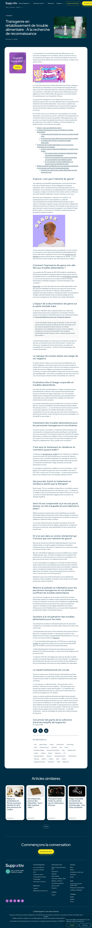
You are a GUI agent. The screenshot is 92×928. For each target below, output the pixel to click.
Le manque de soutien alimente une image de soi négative (59, 138)
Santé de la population (58, 883)
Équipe (72, 877)
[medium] (18, 900)
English (72, 897)
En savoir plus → (80, 921)
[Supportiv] (11, 3)
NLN (34, 872)
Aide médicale (55, 876)
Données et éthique (38, 870)
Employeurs (55, 871)
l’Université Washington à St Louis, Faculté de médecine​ (53, 317)
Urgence (35, 888)
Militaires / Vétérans (57, 881)
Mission (72, 870)
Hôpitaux (54, 874)
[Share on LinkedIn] (46, 731)
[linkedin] (22, 900)
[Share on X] (40, 731)
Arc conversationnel (38, 867)
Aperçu (53, 895)
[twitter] (7, 900)
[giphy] (14, 900)
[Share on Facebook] (35, 731)
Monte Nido (36, 286)
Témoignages (36, 879)
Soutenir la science (38, 874)
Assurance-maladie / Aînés (59, 878)
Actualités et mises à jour (76, 872)
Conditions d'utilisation (76, 890)
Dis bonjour (73, 874)
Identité (18, 7)
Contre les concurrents (39, 881)
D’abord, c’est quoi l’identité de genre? (49, 128)
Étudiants (54, 888)
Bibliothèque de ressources (40, 890)
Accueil (7, 7)
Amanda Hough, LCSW (50, 454)
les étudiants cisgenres (70, 276)
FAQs (71, 867)
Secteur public (55, 885)
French (72, 901)
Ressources (12, 7)
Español (72, 899)
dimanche (56, 638)
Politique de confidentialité (77, 887)
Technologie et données (39, 877)
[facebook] (10, 900)
